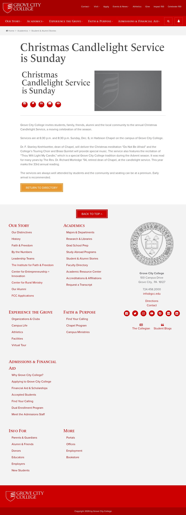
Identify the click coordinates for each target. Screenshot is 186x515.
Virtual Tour (19, 345)
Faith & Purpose (79, 312)
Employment (74, 451)
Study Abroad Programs (81, 252)
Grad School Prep (77, 245)
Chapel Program (76, 325)
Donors (16, 451)
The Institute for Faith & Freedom (33, 265)
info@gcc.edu (152, 294)
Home (11, 30)
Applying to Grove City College (31, 381)
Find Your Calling (77, 319)
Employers (18, 464)
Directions (151, 301)
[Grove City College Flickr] (168, 313)
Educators (18, 457)
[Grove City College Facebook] (127, 313)
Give (147, 6)
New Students (20, 470)
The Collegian (141, 328)
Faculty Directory (77, 265)
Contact (152, 305)
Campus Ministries (78, 332)
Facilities (17, 338)
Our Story (19, 225)
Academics (22, 30)
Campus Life (19, 325)
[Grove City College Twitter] (135, 313)
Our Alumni (19, 289)
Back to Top (91, 214)
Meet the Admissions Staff (28, 414)
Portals (70, 437)
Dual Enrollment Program (27, 408)
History (16, 239)
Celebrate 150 (174, 6)
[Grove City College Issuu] (160, 313)
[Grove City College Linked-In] (177, 313)
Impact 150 (159, 6)
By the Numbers (22, 252)
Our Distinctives (22, 232)
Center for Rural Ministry (27, 282)
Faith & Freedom (22, 245)
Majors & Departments (80, 232)
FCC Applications (23, 296)
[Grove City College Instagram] (143, 313)
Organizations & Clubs (26, 319)
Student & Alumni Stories (43, 30)
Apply (106, 6)
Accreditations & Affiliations (83, 278)
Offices (70, 444)
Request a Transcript (79, 285)
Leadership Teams (23, 258)
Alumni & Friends (22, 444)
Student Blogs (162, 328)
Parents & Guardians (24, 437)
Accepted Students (24, 395)
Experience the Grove (31, 312)
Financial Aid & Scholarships (29, 388)
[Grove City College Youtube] (152, 313)
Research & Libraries (79, 239)
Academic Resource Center (83, 272)
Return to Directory (42, 188)
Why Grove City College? (27, 375)
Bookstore (72, 457)
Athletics (137, 6)
